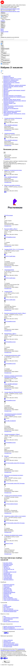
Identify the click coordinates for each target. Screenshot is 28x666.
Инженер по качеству (8, 77)
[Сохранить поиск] (2, 42)
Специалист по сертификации (10, 108)
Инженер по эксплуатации (10, 81)
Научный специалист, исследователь (12, 95)
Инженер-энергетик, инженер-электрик (13, 86)
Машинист (6, 91)
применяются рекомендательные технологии (13, 649)
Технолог (5, 109)
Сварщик (5, 104)
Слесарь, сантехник (8, 107)
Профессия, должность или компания (10, 37)
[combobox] (7, 38)
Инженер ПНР (7, 76)
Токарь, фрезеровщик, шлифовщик (12, 111)
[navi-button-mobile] (2, 33)
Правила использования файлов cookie (10, 11)
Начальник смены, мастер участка (11, 99)
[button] (2, 29)
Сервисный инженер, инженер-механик (13, 105)
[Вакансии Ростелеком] (15, 204)
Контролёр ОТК (7, 87)
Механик (5, 94)
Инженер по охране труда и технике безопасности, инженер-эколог (12, 79)
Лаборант (5, 89)
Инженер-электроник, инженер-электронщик (14, 85)
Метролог (5, 93)
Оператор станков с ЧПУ (9, 103)
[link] (3, 26)
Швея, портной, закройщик (10, 112)
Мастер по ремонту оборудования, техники (14, 90)
